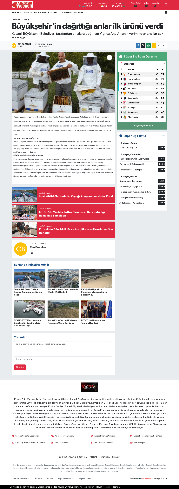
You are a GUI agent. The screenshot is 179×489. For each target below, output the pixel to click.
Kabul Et (107, 487)
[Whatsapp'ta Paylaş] (148, 45)
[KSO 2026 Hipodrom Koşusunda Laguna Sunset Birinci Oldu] (96, 278)
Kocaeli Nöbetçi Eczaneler (27, 436)
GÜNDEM (66, 12)
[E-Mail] (32, 253)
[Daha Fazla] (154, 45)
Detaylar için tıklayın (142, 126)
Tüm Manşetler (61, 443)
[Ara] (166, 5)
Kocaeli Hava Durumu (64, 436)
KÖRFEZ (16, 12)
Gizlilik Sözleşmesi (21, 479)
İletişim (38, 479)
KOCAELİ (53, 12)
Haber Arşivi (139, 443)
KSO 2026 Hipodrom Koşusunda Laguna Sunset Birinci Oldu (95, 292)
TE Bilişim (146, 479)
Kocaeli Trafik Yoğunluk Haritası (148, 436)
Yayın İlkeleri (85, 479)
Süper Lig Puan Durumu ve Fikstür (30, 443)
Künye (50, 479)
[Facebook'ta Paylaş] (138, 45)
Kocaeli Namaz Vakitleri (105, 436)
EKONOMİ (40, 12)
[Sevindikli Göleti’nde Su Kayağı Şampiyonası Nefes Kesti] (29, 278)
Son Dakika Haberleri (103, 443)
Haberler (16, 19)
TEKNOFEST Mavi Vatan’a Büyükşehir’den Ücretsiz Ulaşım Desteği (27, 323)
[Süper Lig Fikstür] (163, 136)
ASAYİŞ (27, 12)
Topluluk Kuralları (66, 479)
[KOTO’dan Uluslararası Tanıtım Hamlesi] (96, 309)
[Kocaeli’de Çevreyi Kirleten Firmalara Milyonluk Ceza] (63, 309)
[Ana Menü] (166, 13)
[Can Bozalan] (20, 249)
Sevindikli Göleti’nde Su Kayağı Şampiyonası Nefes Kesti (28, 292)
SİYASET (78, 12)
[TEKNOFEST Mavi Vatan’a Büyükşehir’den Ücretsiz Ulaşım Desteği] (29, 309)
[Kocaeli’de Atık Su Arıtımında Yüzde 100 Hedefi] (63, 278)
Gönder (20, 367)
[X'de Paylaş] (143, 45)
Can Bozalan (38, 247)
